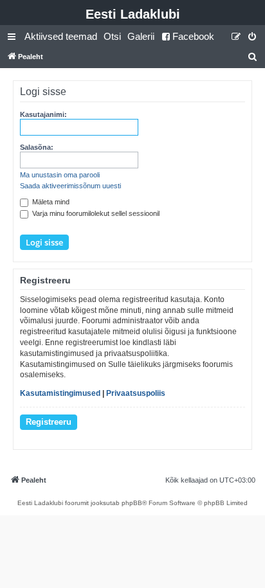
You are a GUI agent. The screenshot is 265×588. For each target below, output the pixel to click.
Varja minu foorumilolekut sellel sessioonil (95, 213)
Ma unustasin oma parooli (60, 175)
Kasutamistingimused (60, 393)
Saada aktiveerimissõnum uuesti (70, 186)
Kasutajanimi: (43, 114)
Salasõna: (36, 147)
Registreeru (48, 422)
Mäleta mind (49, 202)
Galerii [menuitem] (140, 36)
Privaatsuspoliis (135, 393)
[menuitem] (60, 36)
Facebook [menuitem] (193, 36)
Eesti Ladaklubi (133, 14)
